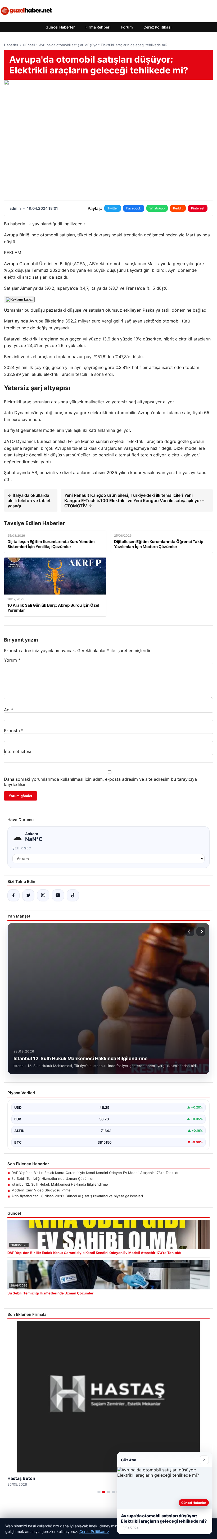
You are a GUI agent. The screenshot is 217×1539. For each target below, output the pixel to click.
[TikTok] (73, 895)
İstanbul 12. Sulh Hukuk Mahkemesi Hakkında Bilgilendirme (59, 1184)
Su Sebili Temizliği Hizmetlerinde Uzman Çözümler (52, 1178)
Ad (8, 709)
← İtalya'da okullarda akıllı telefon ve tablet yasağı (29, 500)
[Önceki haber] (189, 931)
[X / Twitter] (28, 895)
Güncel (29, 45)
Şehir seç (21, 848)
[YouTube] (58, 895)
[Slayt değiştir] (99, 1492)
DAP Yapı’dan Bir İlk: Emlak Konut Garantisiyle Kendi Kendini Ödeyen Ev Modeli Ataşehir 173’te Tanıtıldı (94, 1173)
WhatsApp (157, 208)
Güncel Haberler (60, 27)
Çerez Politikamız (94, 1531)
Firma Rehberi (98, 27)
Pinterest (197, 208)
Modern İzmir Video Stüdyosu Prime (41, 1190)
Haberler (11, 45)
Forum (127, 27)
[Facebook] (13, 895)
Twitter (112, 208)
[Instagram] (43, 895)
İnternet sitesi (17, 751)
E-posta (13, 730)
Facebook (133, 208)
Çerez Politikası (157, 27)
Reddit (178, 208)
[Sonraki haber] (200, 931)
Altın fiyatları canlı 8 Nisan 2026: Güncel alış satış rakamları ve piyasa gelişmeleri (77, 1196)
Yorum (12, 660)
